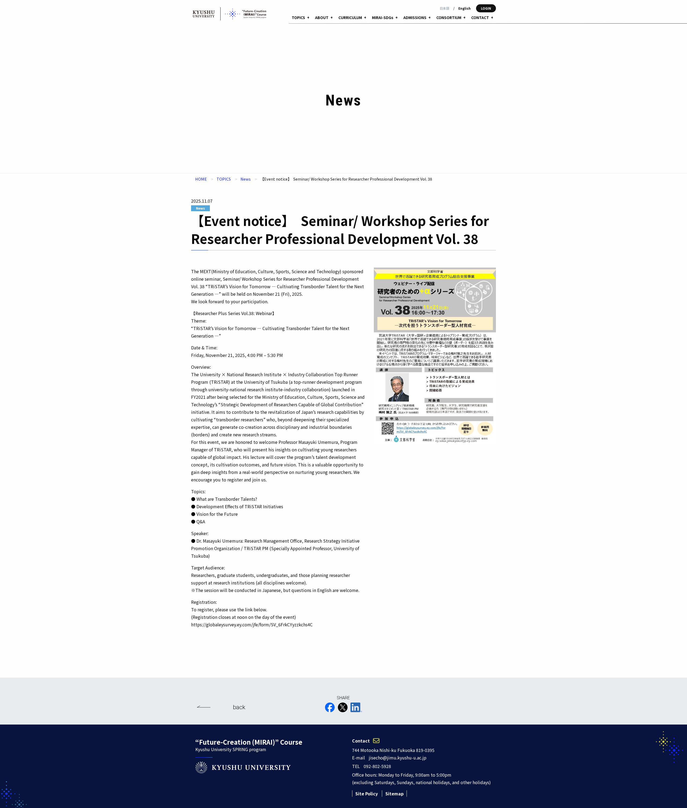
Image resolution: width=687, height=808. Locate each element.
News (245, 179)
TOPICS (224, 179)
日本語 (444, 8)
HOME (201, 179)
